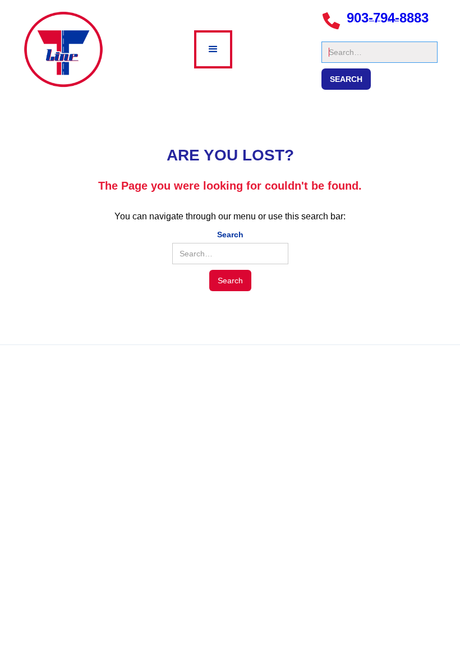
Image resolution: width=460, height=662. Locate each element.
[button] (213, 49)
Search (334, 35)
